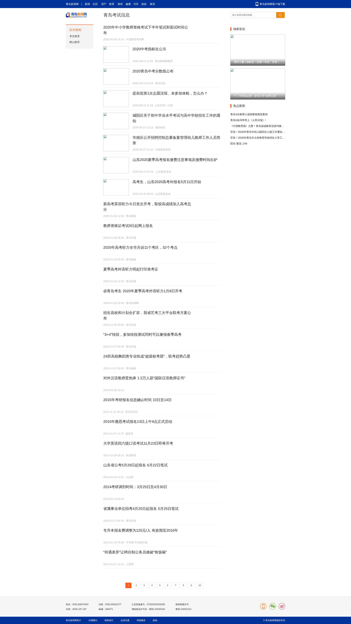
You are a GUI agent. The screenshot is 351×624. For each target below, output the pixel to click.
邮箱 (155, 620)
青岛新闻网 (72, 4)
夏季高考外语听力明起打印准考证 (130, 269)
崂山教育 (74, 42)
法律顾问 (92, 620)
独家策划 (239, 29)
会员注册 (125, 620)
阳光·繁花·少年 (239, 143)
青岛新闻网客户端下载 (272, 4)
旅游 (143, 4)
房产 (103, 4)
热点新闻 (239, 105)
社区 (95, 4)
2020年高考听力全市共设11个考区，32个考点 (140, 247)
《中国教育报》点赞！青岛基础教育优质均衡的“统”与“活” (262, 126)
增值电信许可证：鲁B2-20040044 (148, 609)
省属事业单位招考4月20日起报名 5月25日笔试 (141, 509)
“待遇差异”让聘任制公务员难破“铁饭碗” (135, 552)
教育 (111, 4)
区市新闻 (75, 29)
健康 (128, 4)
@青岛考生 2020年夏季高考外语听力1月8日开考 (142, 291)
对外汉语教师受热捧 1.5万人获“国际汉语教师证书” (144, 378)
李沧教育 (74, 36)
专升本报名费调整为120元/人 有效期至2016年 (140, 530)
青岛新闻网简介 (73, 620)
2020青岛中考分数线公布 (153, 71)
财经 (120, 4)
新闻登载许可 (182, 604)
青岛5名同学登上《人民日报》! (248, 120)
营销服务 (141, 620)
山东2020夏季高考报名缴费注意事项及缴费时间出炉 (175, 160)
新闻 (87, 4)
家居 (152, 4)
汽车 (136, 4)
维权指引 (109, 620)
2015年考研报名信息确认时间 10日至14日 (137, 400)
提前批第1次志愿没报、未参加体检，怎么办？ (170, 93)
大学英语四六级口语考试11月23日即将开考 (138, 443)
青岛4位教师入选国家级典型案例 (249, 114)
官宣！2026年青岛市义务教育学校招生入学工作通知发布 (262, 137)
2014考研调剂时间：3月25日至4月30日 (135, 487)
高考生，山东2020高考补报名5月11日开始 (167, 182)
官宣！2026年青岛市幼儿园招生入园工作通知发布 (258, 131)
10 (200, 585)
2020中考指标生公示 (149, 49)
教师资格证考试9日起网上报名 (128, 226)
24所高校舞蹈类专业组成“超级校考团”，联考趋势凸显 (146, 356)
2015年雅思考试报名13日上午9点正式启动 (137, 422)
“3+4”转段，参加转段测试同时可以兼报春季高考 (142, 334)
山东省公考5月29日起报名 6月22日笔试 (135, 465)
